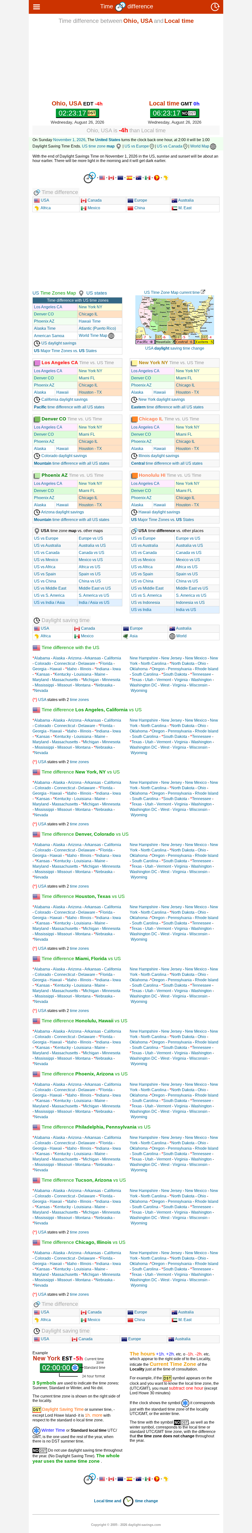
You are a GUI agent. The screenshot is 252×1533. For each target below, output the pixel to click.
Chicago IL (88, 314)
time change (146, 1501)
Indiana (102, 669)
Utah (149, 680)
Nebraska (103, 685)
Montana (83, 685)
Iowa (116, 669)
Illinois (85, 669)
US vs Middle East (50, 588)
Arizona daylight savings (62, 512)
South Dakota (175, 674)
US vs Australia (47, 545)
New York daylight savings (161, 399)
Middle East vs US (95, 588)
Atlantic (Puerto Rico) (97, 328)
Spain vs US (90, 574)
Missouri (64, 685)
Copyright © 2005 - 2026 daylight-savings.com (126, 1525)
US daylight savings (58, 343)
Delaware (86, 663)
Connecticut (64, 663)
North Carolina (153, 663)
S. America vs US (94, 595)
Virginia (181, 680)
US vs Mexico (46, 560)
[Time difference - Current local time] (89, 178)
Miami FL (87, 378)
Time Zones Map (57, 293)
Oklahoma (139, 669)
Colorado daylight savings (63, 456)
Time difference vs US (91, 709)
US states (96, 293)
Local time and (108, 1501)
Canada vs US (91, 553)
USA (44, 200)
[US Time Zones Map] (80, 293)
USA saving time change (174, 348)
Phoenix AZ (44, 321)
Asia (133, 636)
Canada (94, 200)
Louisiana (82, 674)
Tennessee (201, 674)
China (139, 208)
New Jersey (171, 658)
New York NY (90, 307)
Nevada (41, 690)
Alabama (42, 658)
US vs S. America (49, 595)
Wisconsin (198, 685)
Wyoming (139, 690)
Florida (106, 663)
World (181, 636)
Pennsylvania (180, 669)
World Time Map (93, 335)
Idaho (72, 669)
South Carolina (145, 674)
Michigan (91, 680)
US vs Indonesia (145, 602)
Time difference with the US (69, 647)
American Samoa (49, 336)
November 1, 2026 (69, 140)
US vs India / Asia (49, 602)
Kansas (43, 674)
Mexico (93, 208)
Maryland (40, 680)
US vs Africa (44, 567)
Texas (136, 680)
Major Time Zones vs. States (65, 351)
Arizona (74, 658)
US (35, 293)
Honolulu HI (152, 474)
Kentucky (63, 674)
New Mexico (196, 658)
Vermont (164, 680)
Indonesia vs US (190, 602)
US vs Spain (45, 574)
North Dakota (182, 663)
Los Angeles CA (48, 307)
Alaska (40, 392)
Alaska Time (45, 328)
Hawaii (62, 392)
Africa (45, 208)
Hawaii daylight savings (159, 512)
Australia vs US (92, 545)
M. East (184, 208)
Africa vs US (89, 567)
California (112, 658)
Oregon (158, 669)
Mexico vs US (91, 560)
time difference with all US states (69, 407)
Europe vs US (91, 538)
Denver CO (44, 314)
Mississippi (44, 685)
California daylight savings (64, 399)
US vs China (45, 581)
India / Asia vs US (94, 602)
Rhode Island (206, 669)
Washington (201, 680)
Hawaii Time (90, 321)
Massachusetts (65, 680)
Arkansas (92, 658)
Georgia (39, 669)
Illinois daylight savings (158, 456)
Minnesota (111, 680)
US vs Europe (137, 146)
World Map (200, 146)
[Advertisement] (126, 62)
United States (107, 140)
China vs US (90, 581)
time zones (79, 700)
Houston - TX (90, 392)
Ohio (202, 663)
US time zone (98, 146)
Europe (140, 200)
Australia (185, 200)
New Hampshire (144, 658)
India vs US (186, 610)
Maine (99, 674)
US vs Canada (169, 146)
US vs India (141, 610)
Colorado (43, 663)
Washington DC (143, 685)
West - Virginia (173, 685)
